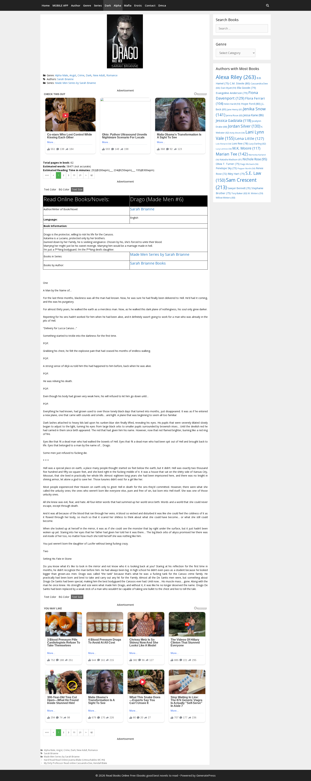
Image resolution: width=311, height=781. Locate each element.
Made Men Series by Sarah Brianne (75, 83)
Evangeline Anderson (232, 93)
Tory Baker (239, 193)
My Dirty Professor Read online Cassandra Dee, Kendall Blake (75, 763)
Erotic (138, 5)
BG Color (64, 189)
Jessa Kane (253, 115)
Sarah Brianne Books (148, 263)
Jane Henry (234, 109)
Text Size (77, 189)
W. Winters (255, 193)
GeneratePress (206, 775)
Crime (81, 75)
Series (98, 5)
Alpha (117, 5)
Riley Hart (236, 173)
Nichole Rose (255, 159)
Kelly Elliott (237, 132)
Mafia (127, 5)
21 (80, 175)
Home (46, 5)
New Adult (99, 75)
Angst (72, 75)
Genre (87, 5)
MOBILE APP (60, 5)
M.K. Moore (246, 148)
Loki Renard (223, 144)
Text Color (50, 189)
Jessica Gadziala (233, 120)
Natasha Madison (231, 159)
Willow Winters (225, 197)
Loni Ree (240, 143)
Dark (108, 5)
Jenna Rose (234, 115)
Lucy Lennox (224, 149)
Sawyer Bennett (239, 188)
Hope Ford (251, 103)
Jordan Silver (244, 126)
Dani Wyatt (228, 87)
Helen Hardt (232, 103)
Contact (150, 5)
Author (75, 5)
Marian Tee (232, 154)
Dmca (162, 5)
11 (74, 175)
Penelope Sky (226, 168)
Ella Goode (246, 87)
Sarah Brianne (65, 79)
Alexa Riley (236, 77)
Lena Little (249, 138)
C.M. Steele (240, 83)
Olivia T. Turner (228, 164)
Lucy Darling (257, 143)
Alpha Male (61, 75)
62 (92, 175)
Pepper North (246, 168)
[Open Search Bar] (267, 5)
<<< (47, 175)
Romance (112, 75)
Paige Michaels (249, 164)
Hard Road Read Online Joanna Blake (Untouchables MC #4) (74, 759)
